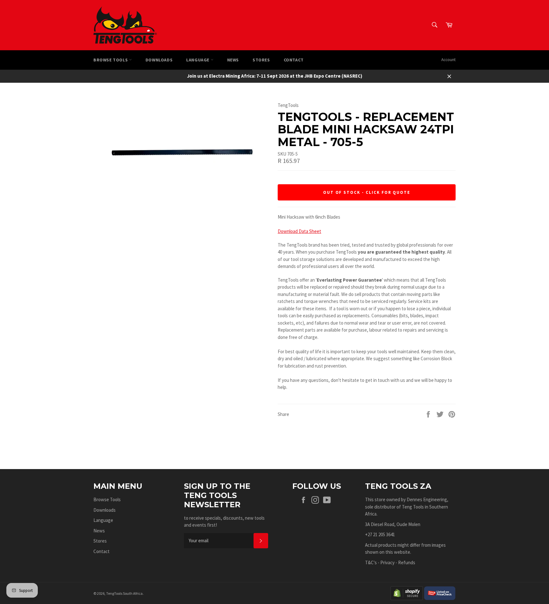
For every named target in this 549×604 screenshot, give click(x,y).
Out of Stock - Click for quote (366, 192)
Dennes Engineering (427, 499)
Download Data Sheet (299, 231)
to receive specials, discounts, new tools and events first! (224, 521)
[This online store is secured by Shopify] (406, 593)
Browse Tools (111, 60)
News (233, 60)
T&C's (371, 562)
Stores (261, 60)
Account (448, 59)
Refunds (406, 562)
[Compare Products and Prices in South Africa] (440, 593)
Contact (294, 60)
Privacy (387, 562)
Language (198, 60)
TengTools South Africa (124, 593)
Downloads (159, 60)
